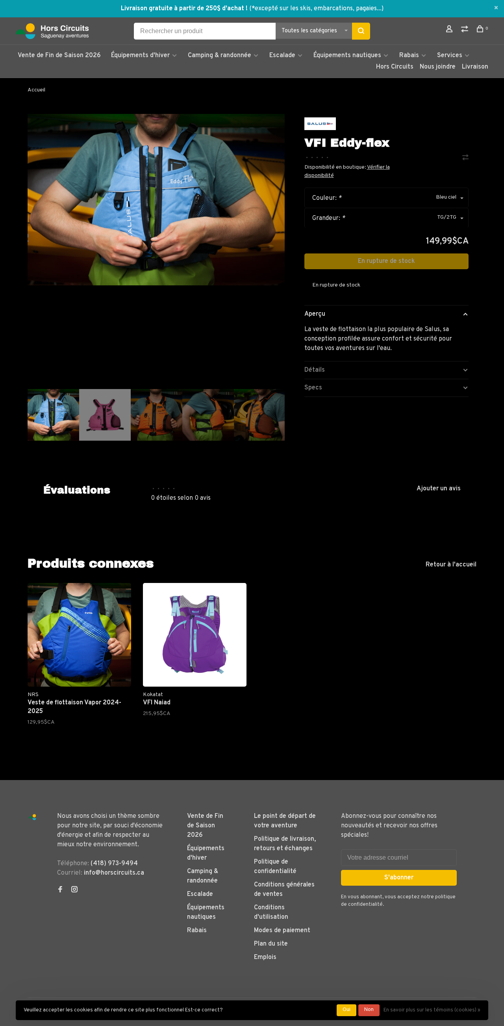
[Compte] (450, 30)
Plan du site (271, 944)
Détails (314, 370)
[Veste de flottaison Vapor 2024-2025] (79, 635)
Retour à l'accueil (451, 565)
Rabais (410, 56)
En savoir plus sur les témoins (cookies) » (432, 1010)
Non (369, 1010)
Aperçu (314, 314)
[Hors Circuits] (32, 817)
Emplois (265, 957)
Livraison (475, 67)
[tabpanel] (156, 199)
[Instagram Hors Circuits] (74, 890)
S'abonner (398, 878)
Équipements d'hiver (140, 56)
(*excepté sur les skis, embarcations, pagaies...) (316, 9)
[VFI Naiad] (194, 635)
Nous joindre (438, 67)
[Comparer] (465, 30)
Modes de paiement (282, 931)
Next (289, 460)
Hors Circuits (394, 67)
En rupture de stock (386, 261)
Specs (313, 388)
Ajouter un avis (439, 489)
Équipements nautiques (347, 56)
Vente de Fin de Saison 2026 (59, 56)
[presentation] (53, 415)
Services (449, 56)
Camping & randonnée (219, 56)
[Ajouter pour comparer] (465, 158)
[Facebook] (60, 890)
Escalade (282, 56)
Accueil (36, 90)
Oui (346, 1010)
